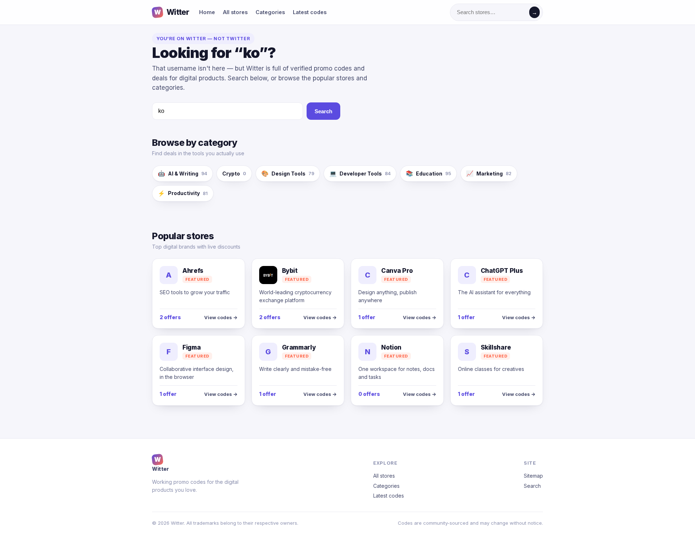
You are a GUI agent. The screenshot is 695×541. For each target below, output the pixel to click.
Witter (171, 12)
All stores (235, 12)
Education (428, 173)
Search (323, 111)
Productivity (183, 193)
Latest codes (310, 12)
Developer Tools (360, 173)
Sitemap (533, 476)
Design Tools (287, 173)
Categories (270, 12)
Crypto (234, 173)
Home (207, 12)
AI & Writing (182, 173)
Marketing (488, 173)
